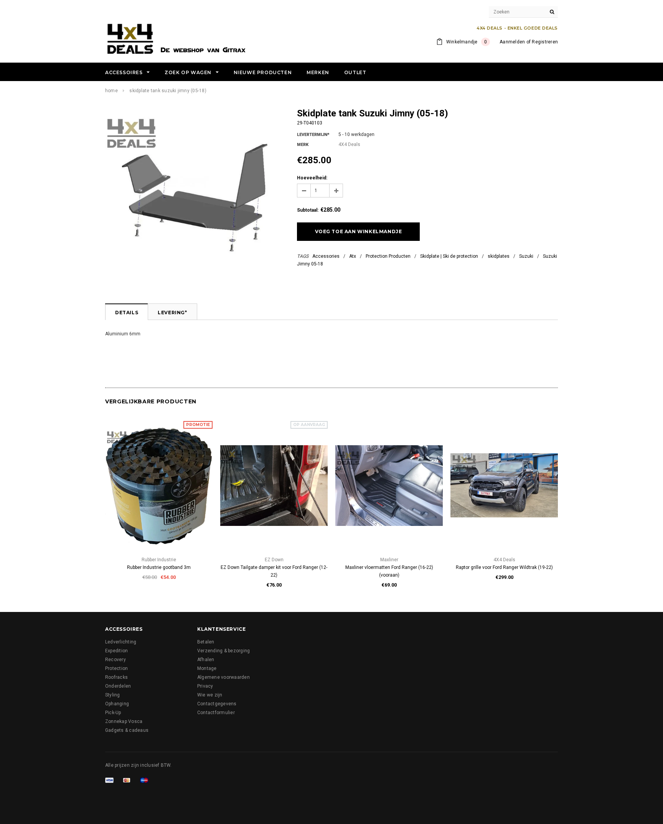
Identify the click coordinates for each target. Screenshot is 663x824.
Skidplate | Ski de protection (449, 256)
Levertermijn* (313, 134)
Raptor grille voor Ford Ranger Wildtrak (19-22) (504, 567)
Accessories (326, 256)
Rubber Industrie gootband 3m (159, 567)
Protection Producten (388, 256)
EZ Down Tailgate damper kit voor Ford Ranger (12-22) (274, 571)
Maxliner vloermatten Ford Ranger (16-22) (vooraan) (389, 571)
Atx (352, 256)
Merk (302, 144)
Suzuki (526, 256)
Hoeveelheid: (312, 178)
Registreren (545, 42)
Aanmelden (512, 42)
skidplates (499, 256)
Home (111, 90)
